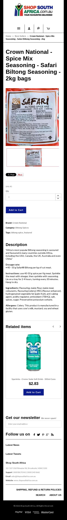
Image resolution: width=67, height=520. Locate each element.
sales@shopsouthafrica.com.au (23, 476)
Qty (7, 191)
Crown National (20, 223)
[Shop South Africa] (33, 9)
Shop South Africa (27, 506)
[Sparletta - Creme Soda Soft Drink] (33, 352)
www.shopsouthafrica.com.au (25, 480)
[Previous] (53, 326)
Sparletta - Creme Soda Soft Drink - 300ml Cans (34, 379)
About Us (55, 495)
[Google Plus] (47, 434)
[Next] (60, 326)
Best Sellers (20, 36)
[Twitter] (38, 434)
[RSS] (52, 434)
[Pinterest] (43, 434)
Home (8, 36)
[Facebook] (34, 434)
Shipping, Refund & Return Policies (38, 489)
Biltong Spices (22, 228)
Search (40, 495)
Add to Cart (16, 210)
